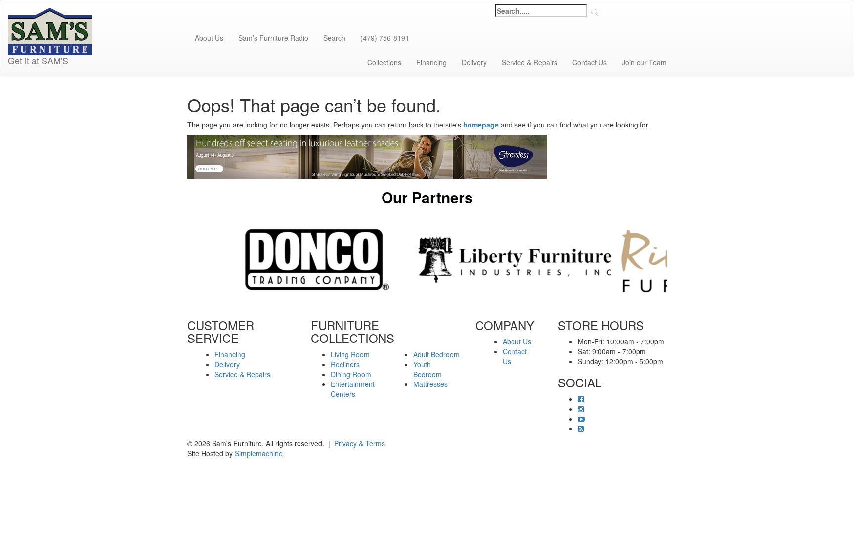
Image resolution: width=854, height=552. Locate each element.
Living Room (350, 354)
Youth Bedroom (427, 369)
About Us (209, 37)
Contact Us (589, 62)
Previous (180, 259)
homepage (481, 124)
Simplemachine (259, 453)
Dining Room (351, 374)
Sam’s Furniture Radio (273, 37)
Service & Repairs (529, 62)
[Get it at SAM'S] (49, 12)
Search (334, 37)
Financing (431, 62)
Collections (384, 62)
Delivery (474, 62)
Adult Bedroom (436, 354)
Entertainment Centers (353, 389)
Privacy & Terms (359, 443)
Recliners (345, 364)
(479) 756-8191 (384, 37)
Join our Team (644, 62)
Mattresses (430, 384)
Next (674, 259)
